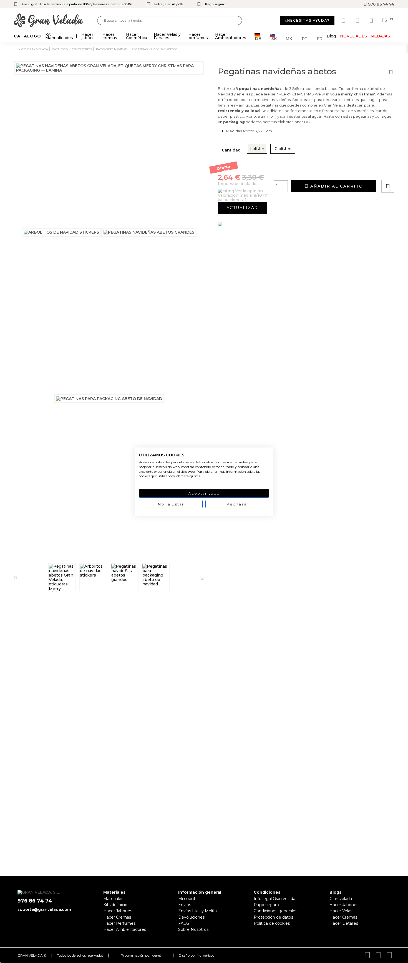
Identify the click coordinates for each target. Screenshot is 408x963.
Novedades (353, 36)
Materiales (113, 898)
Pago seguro (266, 904)
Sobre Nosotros (193, 929)
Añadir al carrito (336, 186)
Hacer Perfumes (119, 923)
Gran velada (340, 898)
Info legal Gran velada (274, 898)
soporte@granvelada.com (44, 909)
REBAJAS (380, 36)
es (385, 20)
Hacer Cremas (117, 917)
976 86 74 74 (380, 4)
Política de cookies (272, 923)
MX (289, 38)
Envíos (184, 904)
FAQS (183, 923)
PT (304, 38)
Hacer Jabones (117, 910)
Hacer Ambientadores (124, 929)
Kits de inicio (115, 904)
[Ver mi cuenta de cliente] (358, 20)
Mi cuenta (188, 898)
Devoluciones (191, 917)
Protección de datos (273, 917)
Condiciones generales (275, 910)
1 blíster (257, 148)
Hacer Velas (340, 910)
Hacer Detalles (343, 923)
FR (320, 38)
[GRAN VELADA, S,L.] (55, 20)
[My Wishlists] (344, 20)
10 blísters (282, 148)
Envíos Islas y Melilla (197, 910)
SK (274, 38)
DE (258, 38)
